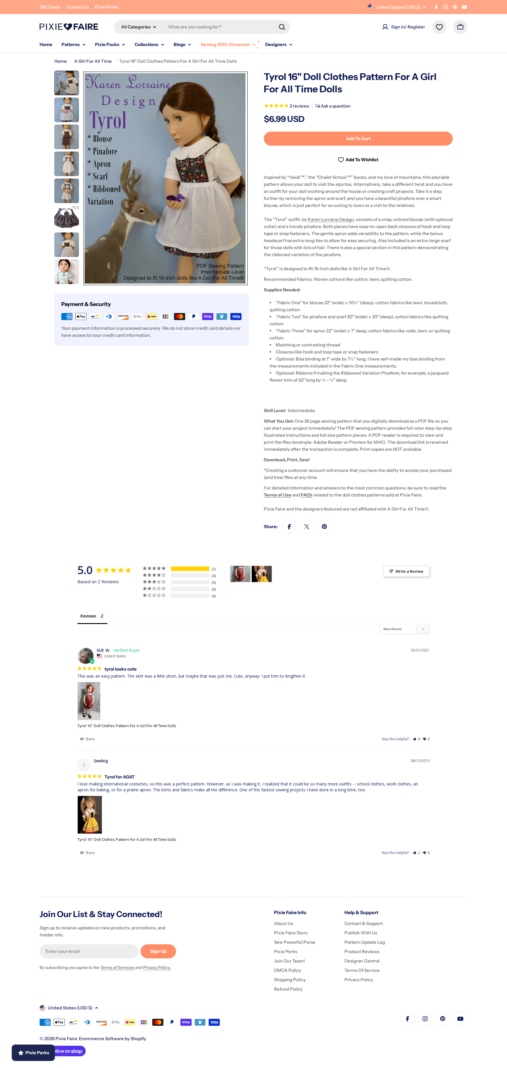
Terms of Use (277, 495)
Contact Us (77, 7)
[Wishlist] (439, 27)
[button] (416, 739)
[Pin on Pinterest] (324, 527)
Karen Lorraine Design (331, 219)
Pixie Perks (106, 7)
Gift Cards (50, 7)
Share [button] (89, 739)
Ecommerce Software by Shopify (112, 1038)
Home (60, 61)
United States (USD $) (398, 7)
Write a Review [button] (409, 571)
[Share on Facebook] (289, 527)
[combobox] (202, 27)
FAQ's (306, 495)
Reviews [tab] (88, 616)
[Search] (281, 26)
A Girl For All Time (93, 61)
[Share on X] (307, 527)
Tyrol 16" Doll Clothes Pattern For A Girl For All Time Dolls (126, 725)
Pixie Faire (66, 1038)
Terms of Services (117, 967)
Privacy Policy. (157, 967)
